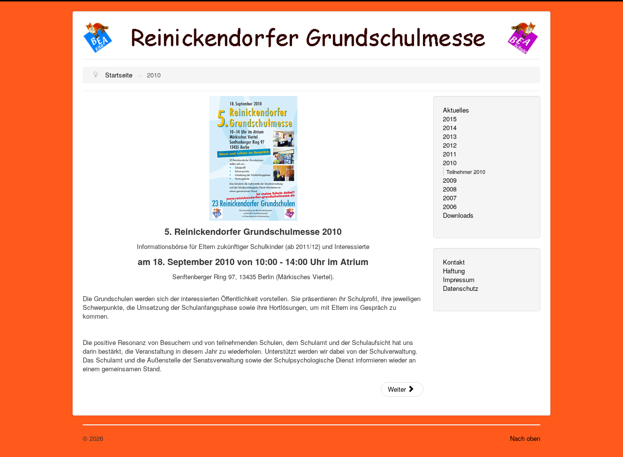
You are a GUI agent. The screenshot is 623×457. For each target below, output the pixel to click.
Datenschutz (460, 288)
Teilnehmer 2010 (465, 171)
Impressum (459, 279)
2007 (450, 197)
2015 (450, 118)
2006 (450, 206)
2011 (450, 154)
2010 (450, 162)
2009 (450, 180)
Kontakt (454, 262)
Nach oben (525, 438)
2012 (450, 145)
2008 (450, 189)
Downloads (458, 215)
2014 (450, 127)
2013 (450, 136)
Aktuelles (456, 110)
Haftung (454, 271)
